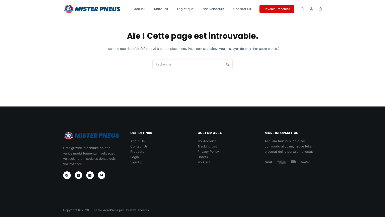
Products (137, 151)
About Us (137, 141)
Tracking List (207, 146)
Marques (161, 9)
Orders (203, 157)
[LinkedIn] (90, 175)
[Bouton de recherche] (228, 64)
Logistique (185, 9)
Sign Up (136, 162)
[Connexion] (311, 8)
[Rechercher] (302, 8)
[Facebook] (67, 175)
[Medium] (101, 175)
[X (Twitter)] (78, 175)
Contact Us (242, 9)
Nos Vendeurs (213, 9)
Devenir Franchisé (276, 9)
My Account (207, 141)
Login (134, 157)
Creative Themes (137, 210)
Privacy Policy (208, 151)
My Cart (204, 162)
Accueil (139, 9)
